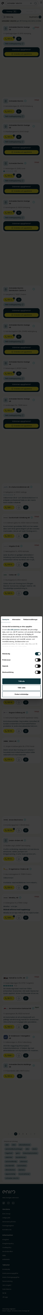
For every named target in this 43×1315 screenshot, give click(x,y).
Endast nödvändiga (21, 694)
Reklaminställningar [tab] (30, 619)
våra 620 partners (13, 629)
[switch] (38, 660)
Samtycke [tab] (5, 619)
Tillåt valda (21, 688)
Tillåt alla (21, 681)
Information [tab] (16, 619)
